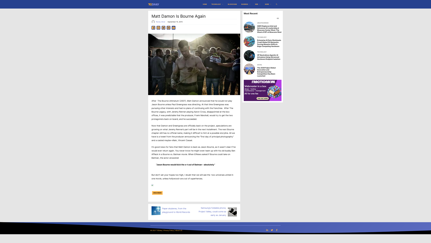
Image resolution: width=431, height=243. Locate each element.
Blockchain (232, 4)
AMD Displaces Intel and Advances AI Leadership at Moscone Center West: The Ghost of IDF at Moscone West (269, 29)
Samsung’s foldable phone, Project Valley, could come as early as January (212, 211)
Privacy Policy (169, 230)
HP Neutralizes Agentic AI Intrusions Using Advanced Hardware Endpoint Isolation (268, 57)
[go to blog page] (278, 18)
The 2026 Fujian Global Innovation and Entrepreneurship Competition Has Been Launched (266, 72)
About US (178, 230)
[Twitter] (272, 230)
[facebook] (153, 28)
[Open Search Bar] (276, 4)
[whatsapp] (158, 28)
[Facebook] (277, 230)
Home (205, 4)
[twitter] (163, 28)
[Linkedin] (267, 230)
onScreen (157, 193)
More (267, 4)
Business (244, 4)
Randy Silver (160, 22)
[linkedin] (168, 28)
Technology (216, 4)
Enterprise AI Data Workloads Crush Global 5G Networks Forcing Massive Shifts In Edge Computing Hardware (269, 43)
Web (256, 4)
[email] (173, 28)
